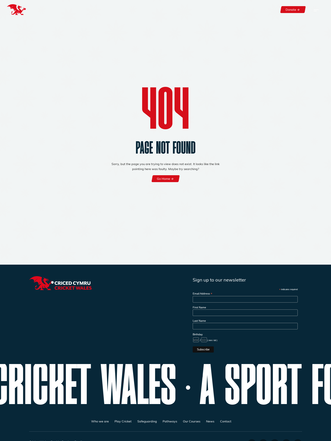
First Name (199, 307)
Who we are (100, 421)
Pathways (170, 421)
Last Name (199, 320)
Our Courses (191, 421)
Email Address (202, 293)
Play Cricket (123, 421)
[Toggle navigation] (316, 9)
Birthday (198, 334)
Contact (225, 421)
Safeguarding (147, 421)
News (210, 421)
